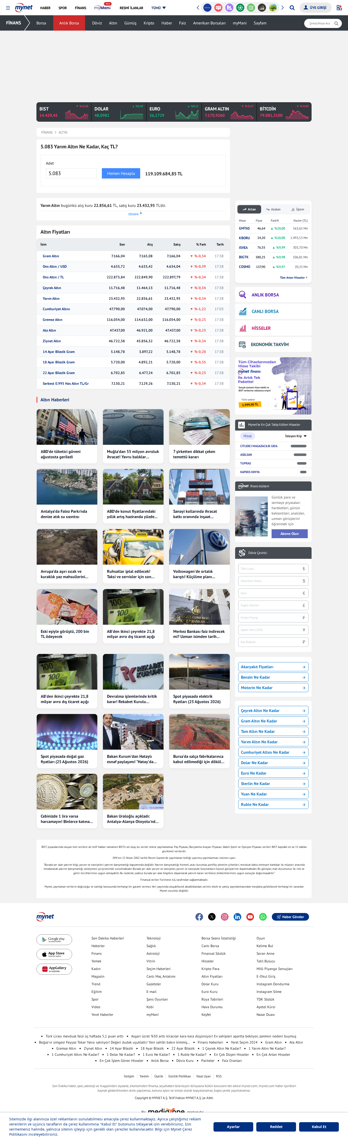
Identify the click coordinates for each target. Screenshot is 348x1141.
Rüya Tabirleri (212, 999)
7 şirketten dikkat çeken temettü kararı (194, 454)
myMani (240, 22)
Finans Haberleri (210, 1042)
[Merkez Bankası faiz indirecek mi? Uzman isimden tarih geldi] (199, 607)
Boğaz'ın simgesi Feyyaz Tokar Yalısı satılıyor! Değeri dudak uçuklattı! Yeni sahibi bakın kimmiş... (114, 1042)
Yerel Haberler (102, 1014)
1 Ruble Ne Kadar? (192, 1054)
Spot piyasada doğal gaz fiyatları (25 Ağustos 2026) (64, 759)
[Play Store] (54, 939)
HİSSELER (261, 328)
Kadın (96, 968)
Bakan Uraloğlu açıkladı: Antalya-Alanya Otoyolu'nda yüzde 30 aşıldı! (132, 819)
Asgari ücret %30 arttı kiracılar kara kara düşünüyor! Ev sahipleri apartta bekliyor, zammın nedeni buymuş (213, 1036)
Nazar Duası (266, 1014)
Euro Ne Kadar (253, 773)
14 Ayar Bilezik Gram (59, 352)
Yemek (96, 961)
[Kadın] (272, 7)
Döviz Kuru (185, 1060)
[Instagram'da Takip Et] (225, 917)
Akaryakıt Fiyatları (257, 666)
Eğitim (96, 991)
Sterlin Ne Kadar (255, 783)
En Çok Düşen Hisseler (231, 1054)
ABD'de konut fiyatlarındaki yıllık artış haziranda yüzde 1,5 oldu (131, 514)
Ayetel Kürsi (266, 1007)
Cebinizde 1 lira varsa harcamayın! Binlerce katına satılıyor (65, 819)
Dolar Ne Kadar (254, 762)
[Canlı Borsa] (251, 7)
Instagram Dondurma (273, 984)
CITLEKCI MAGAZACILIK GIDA (258, 446)
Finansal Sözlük (214, 953)
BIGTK (244, 257)
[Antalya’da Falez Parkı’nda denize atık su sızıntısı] (67, 487)
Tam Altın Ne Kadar (258, 731)
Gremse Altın (52, 320)
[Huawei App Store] (54, 969)
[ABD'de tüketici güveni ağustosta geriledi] (67, 427)
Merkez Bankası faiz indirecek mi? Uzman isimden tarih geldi (199, 634)
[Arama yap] (292, 7)
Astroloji (153, 953)
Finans (96, 953)
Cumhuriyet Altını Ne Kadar (265, 752)
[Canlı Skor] (229, 7)
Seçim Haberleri (158, 968)
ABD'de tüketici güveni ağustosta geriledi (61, 454)
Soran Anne (265, 953)
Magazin (97, 976)
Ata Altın (49, 330)
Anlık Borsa (69, 22)
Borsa (41, 22)
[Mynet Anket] (207, 7)
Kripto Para (210, 968)
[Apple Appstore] (54, 954)
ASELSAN (246, 455)
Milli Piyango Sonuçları (275, 968)
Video (95, 1007)
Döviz (97, 22)
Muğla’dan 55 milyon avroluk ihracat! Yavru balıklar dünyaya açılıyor (133, 454)
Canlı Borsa (210, 946)
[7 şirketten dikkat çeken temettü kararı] (199, 427)
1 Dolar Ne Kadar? (121, 1054)
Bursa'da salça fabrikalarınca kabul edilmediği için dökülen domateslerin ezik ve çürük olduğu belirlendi (199, 759)
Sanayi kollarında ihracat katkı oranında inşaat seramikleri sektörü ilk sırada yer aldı (198, 514)
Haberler (98, 946)
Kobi (150, 1007)
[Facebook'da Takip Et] (199, 917)
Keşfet (206, 1014)
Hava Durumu (212, 1007)
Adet (50, 163)
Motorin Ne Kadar (257, 687)
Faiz (182, 22)
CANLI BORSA (265, 311)
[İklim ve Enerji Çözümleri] (262, 7)
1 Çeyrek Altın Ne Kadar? (221, 1048)
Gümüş (130, 22)
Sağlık (151, 946)
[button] (8, 8)
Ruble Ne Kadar (255, 804)
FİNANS (13, 23)
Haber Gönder (293, 917)
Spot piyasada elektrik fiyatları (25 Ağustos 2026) (197, 699)
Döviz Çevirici (257, 553)
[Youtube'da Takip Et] (250, 917)
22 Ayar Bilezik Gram (59, 373)
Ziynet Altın (52, 341)
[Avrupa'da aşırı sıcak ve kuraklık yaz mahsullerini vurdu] (67, 547)
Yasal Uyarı (203, 1076)
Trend (95, 984)
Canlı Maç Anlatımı (161, 976)
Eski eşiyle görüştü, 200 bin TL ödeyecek (65, 634)
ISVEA (243, 248)
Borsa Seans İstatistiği (219, 938)
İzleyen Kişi (293, 436)
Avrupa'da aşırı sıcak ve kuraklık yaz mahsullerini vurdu (63, 574)
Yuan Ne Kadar (254, 793)
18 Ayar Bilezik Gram (59, 362)
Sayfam (260, 22)
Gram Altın (51, 256)
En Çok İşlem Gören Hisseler (121, 1060)
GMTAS (244, 228)
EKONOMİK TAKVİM (270, 344)
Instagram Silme (269, 991)
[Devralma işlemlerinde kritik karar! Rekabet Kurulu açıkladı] (133, 672)
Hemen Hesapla (121, 173)
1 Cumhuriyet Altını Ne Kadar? (75, 1054)
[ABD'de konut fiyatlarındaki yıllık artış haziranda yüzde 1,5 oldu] (133, 487)
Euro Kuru (210, 991)
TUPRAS (245, 463)
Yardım (144, 1076)
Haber (167, 22)
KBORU (244, 238)
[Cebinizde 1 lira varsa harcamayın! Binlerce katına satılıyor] (67, 791)
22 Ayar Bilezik (183, 1048)
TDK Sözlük (265, 999)
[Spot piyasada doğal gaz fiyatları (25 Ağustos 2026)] (67, 732)
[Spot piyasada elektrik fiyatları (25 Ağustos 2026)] (199, 672)
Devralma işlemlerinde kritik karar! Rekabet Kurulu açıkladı (132, 699)
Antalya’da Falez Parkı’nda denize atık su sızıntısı (64, 514)
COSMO (244, 267)
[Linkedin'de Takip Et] (237, 917)
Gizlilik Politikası (179, 1076)
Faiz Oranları (232, 1060)
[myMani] (103, 8)
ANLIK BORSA (265, 295)
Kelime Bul (265, 946)
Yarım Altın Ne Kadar (259, 741)
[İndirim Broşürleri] (218, 7)
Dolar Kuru (210, 984)
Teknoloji (153, 938)
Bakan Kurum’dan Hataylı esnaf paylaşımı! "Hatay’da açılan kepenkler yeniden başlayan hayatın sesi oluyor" (133, 759)
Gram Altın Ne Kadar (259, 720)
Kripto (149, 22)
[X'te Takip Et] (212, 917)
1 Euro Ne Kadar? (156, 1054)
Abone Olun (289, 533)
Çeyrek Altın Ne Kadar (260, 710)
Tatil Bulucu (266, 961)
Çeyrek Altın (52, 288)
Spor (95, 999)
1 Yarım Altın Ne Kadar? (267, 1048)
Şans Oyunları (157, 999)
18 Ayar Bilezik (152, 1048)
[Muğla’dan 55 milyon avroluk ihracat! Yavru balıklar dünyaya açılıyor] (133, 427)
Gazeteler (153, 984)
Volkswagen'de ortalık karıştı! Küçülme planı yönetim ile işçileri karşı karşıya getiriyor (194, 574)
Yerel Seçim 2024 (244, 1042)
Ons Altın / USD (55, 266)
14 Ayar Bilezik (121, 1048)
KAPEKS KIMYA (250, 472)
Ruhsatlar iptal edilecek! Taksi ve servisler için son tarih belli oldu (129, 574)
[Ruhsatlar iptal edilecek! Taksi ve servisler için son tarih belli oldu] (133, 547)
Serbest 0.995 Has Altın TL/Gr (66, 383)
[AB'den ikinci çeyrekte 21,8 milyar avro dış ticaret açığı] (133, 607)
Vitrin (150, 961)
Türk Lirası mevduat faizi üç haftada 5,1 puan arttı (85, 1036)
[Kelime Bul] (240, 7)
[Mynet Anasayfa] (24, 6)
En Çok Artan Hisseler (273, 1054)
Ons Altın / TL (53, 277)
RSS (219, 1076)
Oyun (261, 938)
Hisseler (208, 961)
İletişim (129, 1076)
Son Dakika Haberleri (107, 938)
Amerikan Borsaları (209, 22)
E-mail (151, 991)
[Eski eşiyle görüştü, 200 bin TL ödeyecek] (67, 607)
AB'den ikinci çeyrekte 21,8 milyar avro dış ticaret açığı (131, 634)
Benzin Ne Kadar (255, 677)
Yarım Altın (51, 298)
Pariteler (208, 1060)
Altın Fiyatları (212, 976)
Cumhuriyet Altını (56, 309)
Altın (113, 22)
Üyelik (158, 1076)
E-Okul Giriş (266, 976)
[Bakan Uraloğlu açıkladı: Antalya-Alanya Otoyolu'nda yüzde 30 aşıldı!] (133, 791)
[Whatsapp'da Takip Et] (263, 917)
